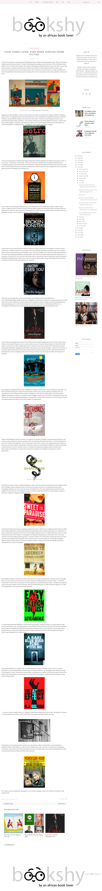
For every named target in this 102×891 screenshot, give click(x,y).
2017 (78, 165)
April (80, 219)
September (82, 176)
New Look (82, 195)
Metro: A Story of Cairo (22, 115)
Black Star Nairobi (34, 161)
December (82, 169)
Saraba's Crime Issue (31, 712)
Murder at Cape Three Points (23, 342)
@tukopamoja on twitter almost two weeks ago (41, 62)
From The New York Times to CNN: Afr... (12, 835)
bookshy (33, 58)
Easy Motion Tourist (8, 578)
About (37, 2)
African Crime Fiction (34, 48)
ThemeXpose (97, 874)
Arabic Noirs (41, 749)
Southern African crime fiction (11, 747)
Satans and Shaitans (8, 439)
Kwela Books (18, 670)
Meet (57, 2)
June (80, 182)
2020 (79, 158)
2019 (78, 160)
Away (68, 2)
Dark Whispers (48, 298)
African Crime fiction (44, 745)
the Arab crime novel (26, 749)
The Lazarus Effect (7, 668)
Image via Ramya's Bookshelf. (40, 110)
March (81, 221)
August (81, 178)
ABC (63, 2)
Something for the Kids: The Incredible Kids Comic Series (90, 133)
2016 (78, 167)
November (82, 171)
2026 (78, 156)
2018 (78, 162)
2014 (78, 230)
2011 (78, 237)
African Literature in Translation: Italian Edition (89, 123)
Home (30, 2)
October (81, 174)
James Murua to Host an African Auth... (34, 835)
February (82, 223)
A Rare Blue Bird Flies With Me (12, 624)
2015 (78, 228)
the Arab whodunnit (56, 749)
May (80, 217)
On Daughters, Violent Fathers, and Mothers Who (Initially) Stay (90, 113)
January (81, 226)
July (80, 180)
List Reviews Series (47, 2)
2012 (78, 235)
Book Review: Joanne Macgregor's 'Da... (51, 835)
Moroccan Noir (21, 751)
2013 (78, 232)
